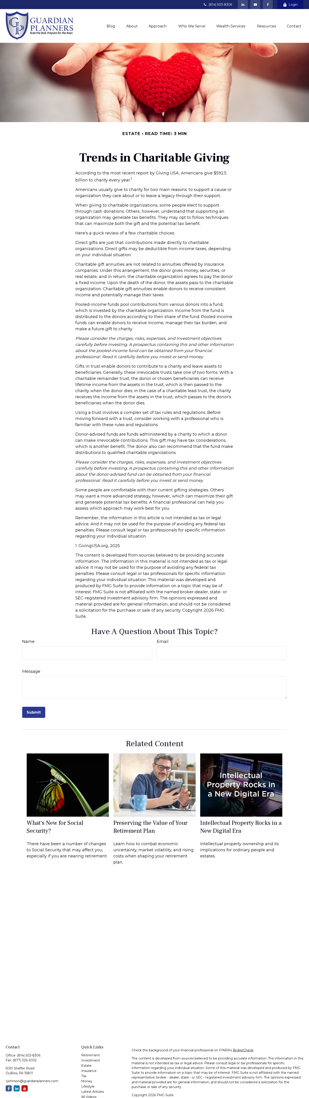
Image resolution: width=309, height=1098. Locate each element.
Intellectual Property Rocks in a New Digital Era (241, 827)
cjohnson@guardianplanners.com (32, 1081)
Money (86, 1081)
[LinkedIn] (243, 4)
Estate (86, 1066)
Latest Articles (92, 1092)
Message (31, 671)
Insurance (89, 1071)
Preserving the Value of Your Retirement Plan (150, 827)
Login (293, 4)
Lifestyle (88, 1086)
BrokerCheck (243, 1050)
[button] (110, 26)
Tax (83, 1076)
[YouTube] (255, 4)
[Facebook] (268, 4)
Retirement (90, 1055)
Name (28, 641)
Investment (90, 1060)
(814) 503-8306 (220, 4)
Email (163, 641)
